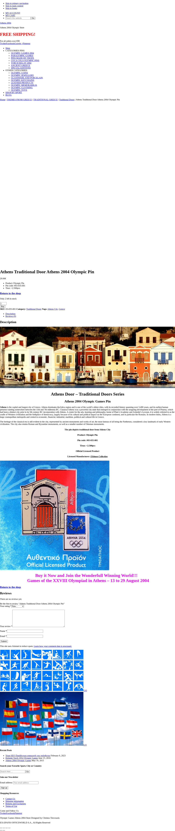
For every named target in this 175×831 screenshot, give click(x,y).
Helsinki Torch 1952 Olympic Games (21, 758)
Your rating (5, 606)
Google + (19, 43)
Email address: (6, 782)
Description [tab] (10, 314)
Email (3, 636)
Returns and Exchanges (15, 804)
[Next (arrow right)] (4, 830)
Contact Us (10, 799)
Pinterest (26, 43)
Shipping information (14, 801)
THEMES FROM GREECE (19, 99)
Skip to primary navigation (16, 3)
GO (85, 690)
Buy (2, 306)
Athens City (52, 309)
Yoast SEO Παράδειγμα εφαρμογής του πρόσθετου (27, 755)
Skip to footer (11, 8)
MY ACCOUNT (12, 13)
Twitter (3, 43)
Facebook (10, 43)
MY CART (10, 15)
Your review (6, 626)
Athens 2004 (5, 23)
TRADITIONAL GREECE (45, 99)
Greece (62, 309)
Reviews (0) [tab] (10, 316)
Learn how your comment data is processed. (53, 646)
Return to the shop (10, 293)
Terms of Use (11, 806)
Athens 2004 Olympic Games (18, 760)
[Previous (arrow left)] (1, 830)
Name (3, 631)
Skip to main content (14, 6)
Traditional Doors (66, 99)
